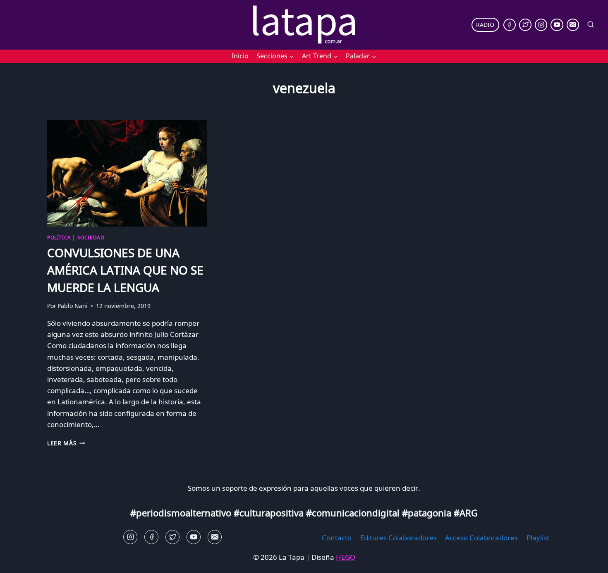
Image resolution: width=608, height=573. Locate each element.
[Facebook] (509, 25)
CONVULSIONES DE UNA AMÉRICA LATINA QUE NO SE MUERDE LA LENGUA (125, 270)
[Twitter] (525, 25)
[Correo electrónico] (573, 25)
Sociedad (91, 237)
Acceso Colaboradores (481, 537)
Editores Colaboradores (398, 537)
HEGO (345, 557)
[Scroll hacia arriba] (20, 560)
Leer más (66, 443)
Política (59, 237)
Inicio (240, 55)
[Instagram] (541, 25)
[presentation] (127, 173)
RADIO (485, 25)
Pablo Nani (72, 306)
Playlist (538, 537)
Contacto (337, 537)
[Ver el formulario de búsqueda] (590, 24)
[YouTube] (557, 25)
